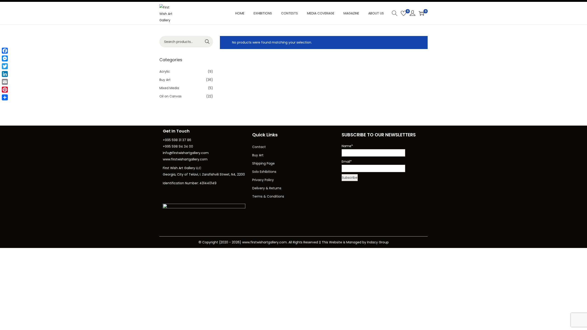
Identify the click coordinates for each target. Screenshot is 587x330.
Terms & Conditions (268, 196)
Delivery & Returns (266, 188)
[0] (403, 13)
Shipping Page (263, 163)
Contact (259, 147)
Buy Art (165, 79)
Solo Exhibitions (264, 171)
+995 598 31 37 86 (177, 140)
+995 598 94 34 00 (178, 146)
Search (207, 41)
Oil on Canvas (170, 96)
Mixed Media (169, 88)
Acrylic (164, 71)
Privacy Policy (263, 180)
